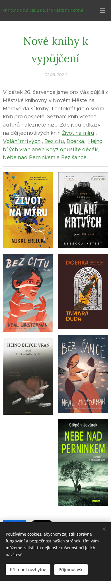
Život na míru (78, 133)
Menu (102, 10)
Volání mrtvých (21, 141)
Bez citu (54, 141)
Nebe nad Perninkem (29, 157)
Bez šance (74, 157)
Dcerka (75, 141)
